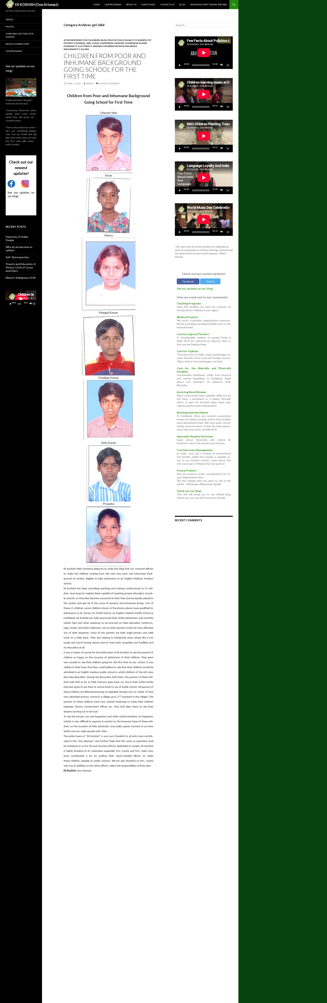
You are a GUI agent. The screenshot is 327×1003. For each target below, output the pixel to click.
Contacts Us (167, 4)
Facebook (188, 281)
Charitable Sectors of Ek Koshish (20, 35)
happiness (106, 43)
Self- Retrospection (17, 257)
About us (131, 4)
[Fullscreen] (228, 65)
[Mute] (222, 65)
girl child (92, 43)
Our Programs (113, 4)
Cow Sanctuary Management (195, 450)
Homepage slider (136, 43)
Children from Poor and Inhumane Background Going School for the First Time (105, 66)
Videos (9, 19)
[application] (204, 52)
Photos (10, 26)
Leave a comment (109, 83)
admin (89, 83)
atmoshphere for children (82, 40)
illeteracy (85, 46)
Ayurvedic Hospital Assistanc (195, 436)
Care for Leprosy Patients (193, 334)
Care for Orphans (188, 351)
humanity (70, 46)
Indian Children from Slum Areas (115, 46)
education (115, 40)
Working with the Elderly (192, 412)
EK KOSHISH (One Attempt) (36, 4)
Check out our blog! (189, 491)
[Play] (180, 65)
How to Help (148, 4)
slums (85, 49)
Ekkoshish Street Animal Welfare (208, 4)
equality (129, 40)
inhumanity (72, 49)
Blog (182, 4)
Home (96, 4)
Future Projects (187, 470)
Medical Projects (187, 317)
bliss (104, 40)
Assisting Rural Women (191, 392)
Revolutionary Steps (17, 44)
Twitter (210, 281)
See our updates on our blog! (195, 288)
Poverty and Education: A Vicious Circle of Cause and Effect (21, 267)
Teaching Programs (189, 303)
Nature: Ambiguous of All (20, 277)
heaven (119, 43)
